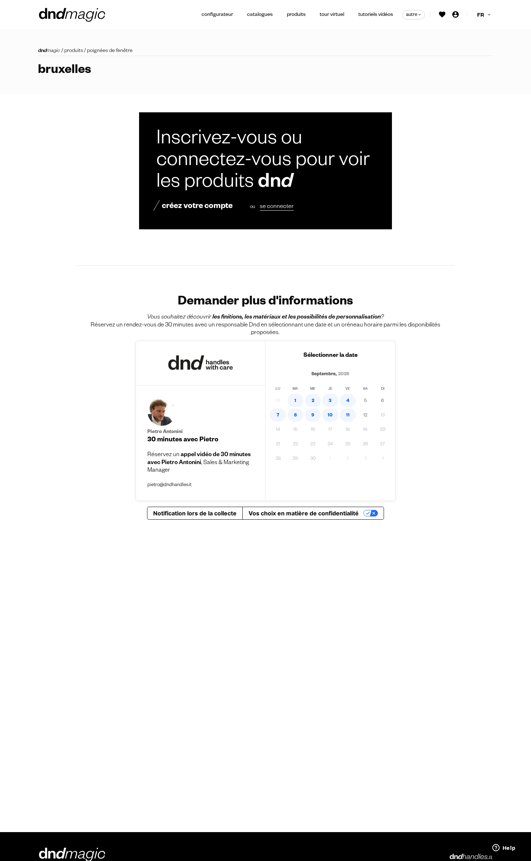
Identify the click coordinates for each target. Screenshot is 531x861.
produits (73, 51)
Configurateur (217, 15)
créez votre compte (197, 207)
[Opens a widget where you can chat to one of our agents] (504, 848)
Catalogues (260, 15)
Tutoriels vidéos (375, 15)
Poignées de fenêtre (110, 51)
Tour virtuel (332, 15)
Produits (296, 15)
